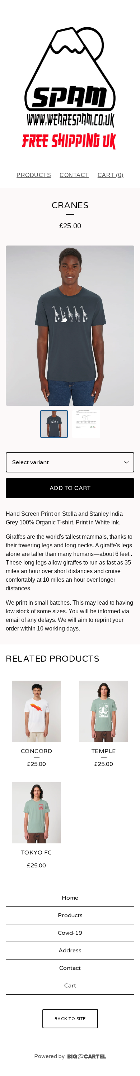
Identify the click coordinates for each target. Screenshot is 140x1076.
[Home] (70, 82)
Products (34, 175)
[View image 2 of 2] (86, 424)
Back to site (70, 1018)
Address (70, 950)
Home (70, 897)
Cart (70, 985)
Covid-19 (70, 933)
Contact (74, 175)
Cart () (110, 175)
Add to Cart (70, 488)
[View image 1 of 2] (54, 424)
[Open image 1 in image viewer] (70, 326)
